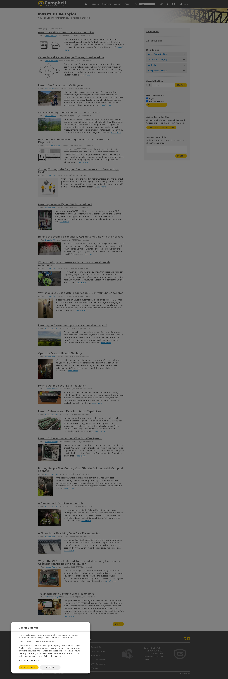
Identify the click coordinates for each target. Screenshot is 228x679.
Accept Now (28, 667)
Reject (50, 667)
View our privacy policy (29, 660)
